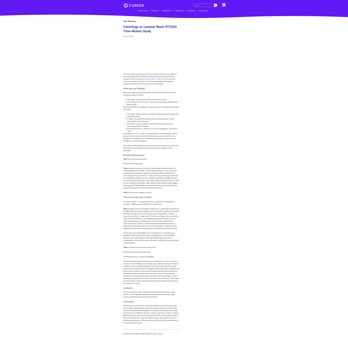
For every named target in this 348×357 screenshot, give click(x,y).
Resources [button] (180, 11)
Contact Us (203, 11)
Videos (160, 334)
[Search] (215, 5)
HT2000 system (142, 102)
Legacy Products (151, 334)
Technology (142, 11)
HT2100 (142, 334)
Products (154, 11)
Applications (167, 11)
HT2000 (135, 334)
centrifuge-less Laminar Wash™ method (148, 79)
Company (191, 11)
